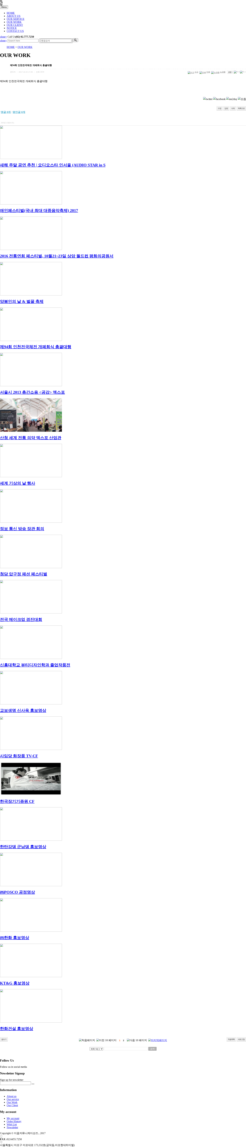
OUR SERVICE (15, 19)
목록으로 (241, 108)
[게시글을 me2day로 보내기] (231, 99)
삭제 (233, 108)
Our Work (12, 1102)
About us (11, 1096)
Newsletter (12, 1127)
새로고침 (241, 1039)
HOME (11, 13)
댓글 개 (6, 112)
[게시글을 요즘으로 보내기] (242, 99)
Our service (13, 1099)
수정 (219, 108)
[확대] (237, 72)
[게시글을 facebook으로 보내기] (219, 99)
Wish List (12, 1124)
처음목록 (231, 1039)
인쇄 (208, 72)
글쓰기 (3, 1039)
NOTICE (12, 28)
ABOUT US (13, 16)
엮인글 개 (19, 112)
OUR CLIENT (15, 25)
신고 (196, 72)
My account (13, 1118)
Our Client (12, 1105)
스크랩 (222, 72)
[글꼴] (230, 72)
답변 (226, 108)
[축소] (243, 72)
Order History (14, 1121)
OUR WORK (14, 22)
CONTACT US (15, 31)
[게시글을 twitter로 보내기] (208, 99)
